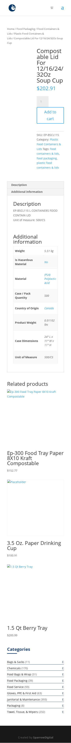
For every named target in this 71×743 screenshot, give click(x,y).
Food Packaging (26, 29)
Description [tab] (19, 185)
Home (10, 29)
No (46, 262)
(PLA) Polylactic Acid (50, 279)
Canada (49, 308)
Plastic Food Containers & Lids (49, 144)
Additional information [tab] (27, 192)
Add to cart (50, 115)
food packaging (47, 158)
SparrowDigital (43, 737)
